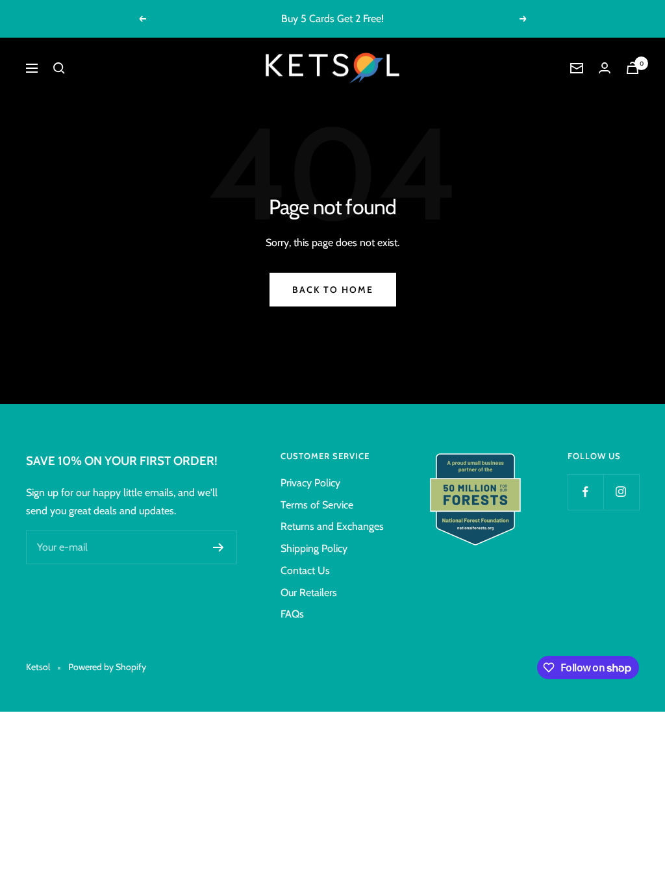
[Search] (59, 68)
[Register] (218, 547)
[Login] (604, 67)
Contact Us (305, 570)
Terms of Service (317, 505)
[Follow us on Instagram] (621, 492)
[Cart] (632, 68)
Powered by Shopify (107, 667)
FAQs (292, 614)
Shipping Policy (314, 548)
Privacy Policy (310, 483)
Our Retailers (309, 592)
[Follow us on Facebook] (585, 492)
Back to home (332, 289)
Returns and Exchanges (332, 526)
